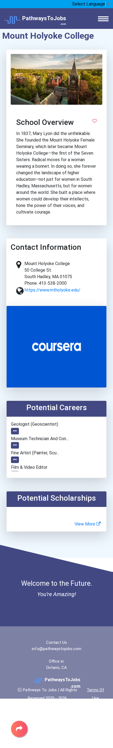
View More (85, 524)
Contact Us (56, 642)
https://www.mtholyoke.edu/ (52, 290)
